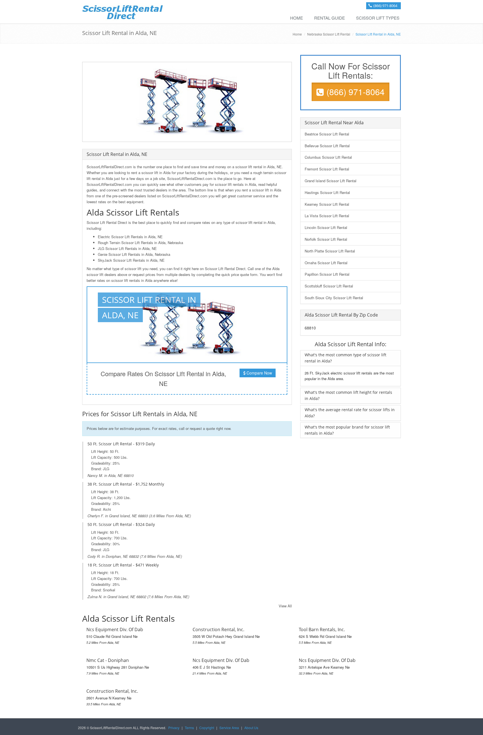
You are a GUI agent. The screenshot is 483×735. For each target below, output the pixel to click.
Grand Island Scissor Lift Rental (330, 180)
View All (285, 605)
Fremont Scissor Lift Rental (327, 169)
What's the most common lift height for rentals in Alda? (348, 395)
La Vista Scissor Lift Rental (327, 215)
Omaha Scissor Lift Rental (326, 262)
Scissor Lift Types (377, 18)
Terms (189, 727)
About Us (251, 727)
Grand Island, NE (123, 515)
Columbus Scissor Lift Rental (328, 157)
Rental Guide (329, 18)
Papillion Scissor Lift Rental (327, 274)
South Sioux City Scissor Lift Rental (334, 297)
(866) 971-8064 (385, 5)
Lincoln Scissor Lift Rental (326, 227)
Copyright (206, 727)
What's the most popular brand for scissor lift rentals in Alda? (347, 430)
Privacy (173, 727)
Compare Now (258, 373)
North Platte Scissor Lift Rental (330, 251)
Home (296, 18)
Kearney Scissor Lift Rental (327, 204)
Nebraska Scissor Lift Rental (328, 34)
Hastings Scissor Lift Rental (327, 192)
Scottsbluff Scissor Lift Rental (329, 286)
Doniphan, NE (117, 556)
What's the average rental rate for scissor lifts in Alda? (350, 412)
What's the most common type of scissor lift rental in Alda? (345, 358)
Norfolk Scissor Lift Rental (326, 239)
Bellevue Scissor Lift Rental (327, 145)
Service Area (229, 727)
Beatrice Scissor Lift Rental (327, 134)
